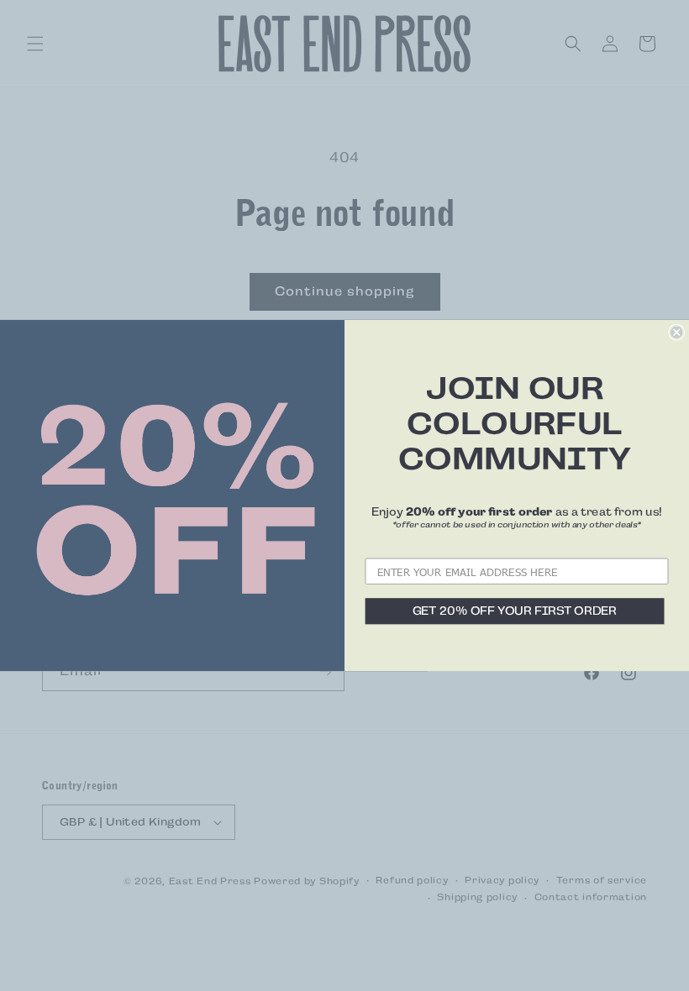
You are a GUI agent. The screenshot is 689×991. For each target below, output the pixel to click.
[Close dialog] (676, 331)
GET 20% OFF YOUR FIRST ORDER (515, 611)
